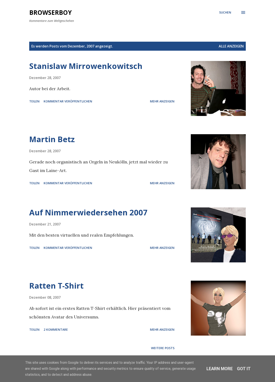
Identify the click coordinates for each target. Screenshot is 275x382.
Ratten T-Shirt (56, 285)
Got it (244, 368)
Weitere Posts (162, 348)
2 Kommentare (56, 329)
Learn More (219, 368)
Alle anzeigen (231, 46)
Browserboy (50, 12)
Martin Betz (52, 139)
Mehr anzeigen (162, 101)
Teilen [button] (34, 101)
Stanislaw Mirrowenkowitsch (85, 66)
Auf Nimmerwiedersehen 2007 (88, 212)
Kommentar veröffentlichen (68, 101)
